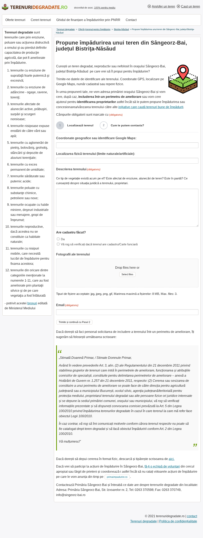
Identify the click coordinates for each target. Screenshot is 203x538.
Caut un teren (190, 6)
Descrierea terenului (78, 169)
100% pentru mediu (104, 7)
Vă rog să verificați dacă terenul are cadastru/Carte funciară (99, 244)
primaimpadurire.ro (117, 477)
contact (192, 516)
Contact (131, 20)
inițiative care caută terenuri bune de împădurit (150, 107)
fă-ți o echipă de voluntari (162, 466)
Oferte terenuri (15, 20)
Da (63, 239)
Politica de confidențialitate (178, 521)
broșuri (32, 303)
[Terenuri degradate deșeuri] (34, 7)
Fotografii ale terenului (73, 254)
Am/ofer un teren (163, 6)
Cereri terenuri (41, 20)
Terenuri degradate (143, 521)
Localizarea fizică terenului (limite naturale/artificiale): (95, 153)
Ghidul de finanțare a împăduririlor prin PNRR (88, 20)
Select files (127, 274)
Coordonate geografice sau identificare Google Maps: (96, 138)
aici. (171, 459)
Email (67, 305)
